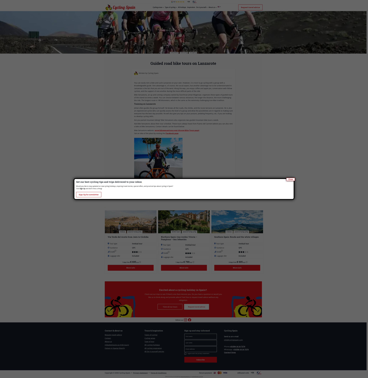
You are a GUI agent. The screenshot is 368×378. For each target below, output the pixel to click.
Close (290, 179)
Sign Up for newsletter (89, 194)
